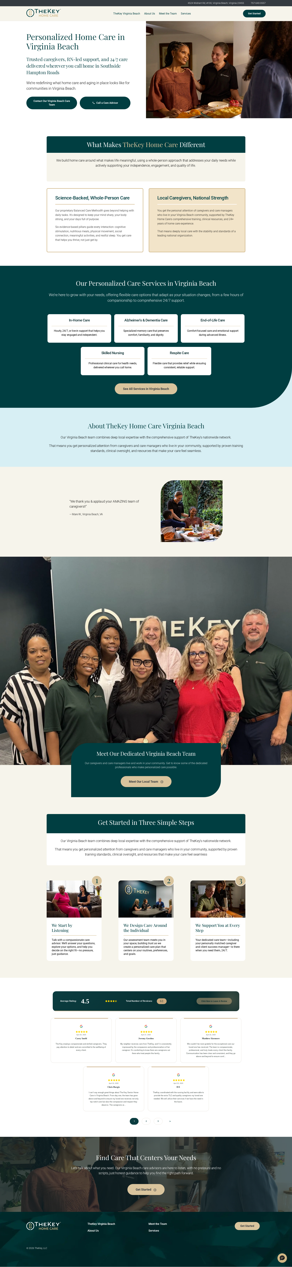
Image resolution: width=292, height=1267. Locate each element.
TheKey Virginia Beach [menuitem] (126, 13)
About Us (93, 1230)
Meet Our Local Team (144, 781)
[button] (282, 1258)
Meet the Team (158, 1224)
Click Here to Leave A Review (214, 1001)
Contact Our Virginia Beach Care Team (51, 102)
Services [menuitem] (186, 13)
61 (162, 1001)
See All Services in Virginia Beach (146, 389)
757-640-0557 (258, 3)
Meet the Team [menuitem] (168, 13)
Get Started (254, 13)
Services (154, 1230)
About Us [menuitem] (149, 13)
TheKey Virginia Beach (101, 1224)
